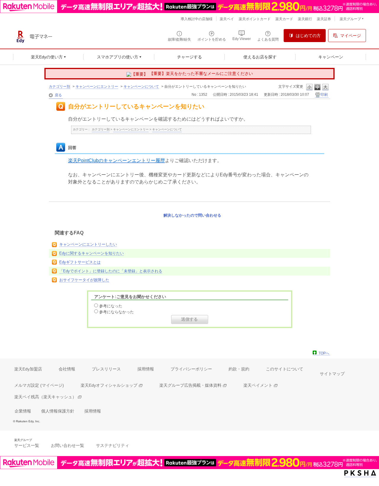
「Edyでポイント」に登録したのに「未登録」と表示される (110, 271)
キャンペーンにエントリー (97, 86)
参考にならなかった (116, 312)
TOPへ (324, 353)
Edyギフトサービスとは (80, 262)
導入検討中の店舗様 (197, 19)
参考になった (110, 306)
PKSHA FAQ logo (360, 473)
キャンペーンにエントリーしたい (88, 244)
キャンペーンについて (141, 86)
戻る (58, 95)
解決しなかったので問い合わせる (192, 215)
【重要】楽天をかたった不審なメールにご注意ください (201, 73)
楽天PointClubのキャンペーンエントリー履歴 (116, 160)
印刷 (324, 94)
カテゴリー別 (59, 86)
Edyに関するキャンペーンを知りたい (91, 253)
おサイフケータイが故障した (84, 280)
